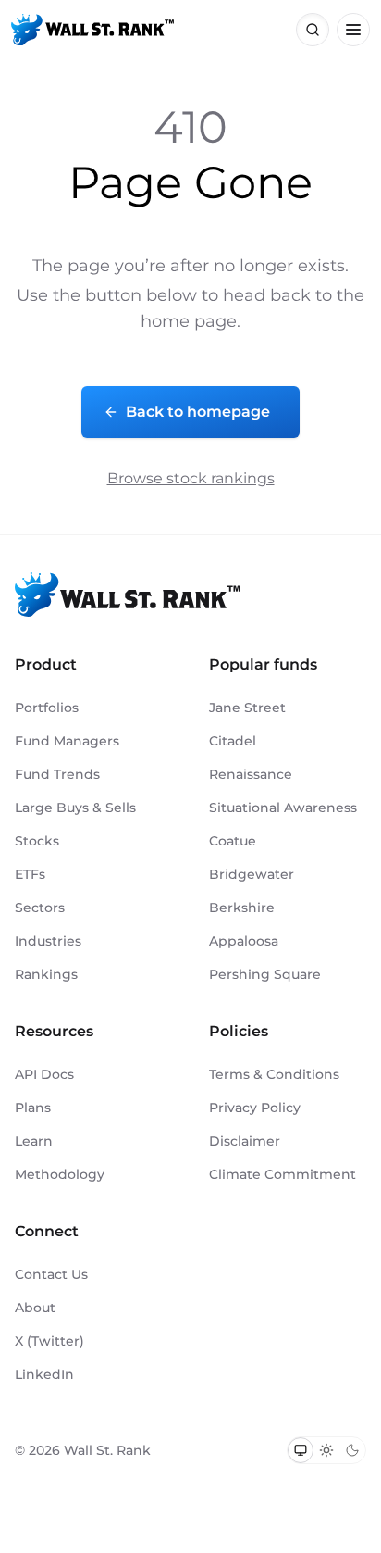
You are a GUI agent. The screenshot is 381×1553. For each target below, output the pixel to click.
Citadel (232, 741)
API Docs (44, 1074)
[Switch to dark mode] (352, 1450)
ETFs (30, 874)
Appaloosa (243, 941)
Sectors (40, 907)
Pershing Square (265, 974)
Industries (48, 941)
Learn (34, 1141)
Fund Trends (57, 774)
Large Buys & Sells (75, 807)
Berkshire (242, 907)
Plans (33, 1107)
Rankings (46, 974)
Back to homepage (198, 411)
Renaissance (250, 774)
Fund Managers (67, 741)
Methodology (59, 1174)
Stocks (37, 841)
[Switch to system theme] (300, 1450)
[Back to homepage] (92, 29)
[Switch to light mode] (326, 1450)
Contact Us (51, 1274)
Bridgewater (251, 874)
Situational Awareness (283, 807)
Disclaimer (244, 1141)
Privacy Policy (255, 1107)
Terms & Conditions (274, 1074)
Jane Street (247, 707)
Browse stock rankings (191, 478)
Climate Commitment (282, 1174)
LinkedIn (44, 1374)
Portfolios (47, 707)
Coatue (232, 841)
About (35, 1307)
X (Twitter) (49, 1341)
